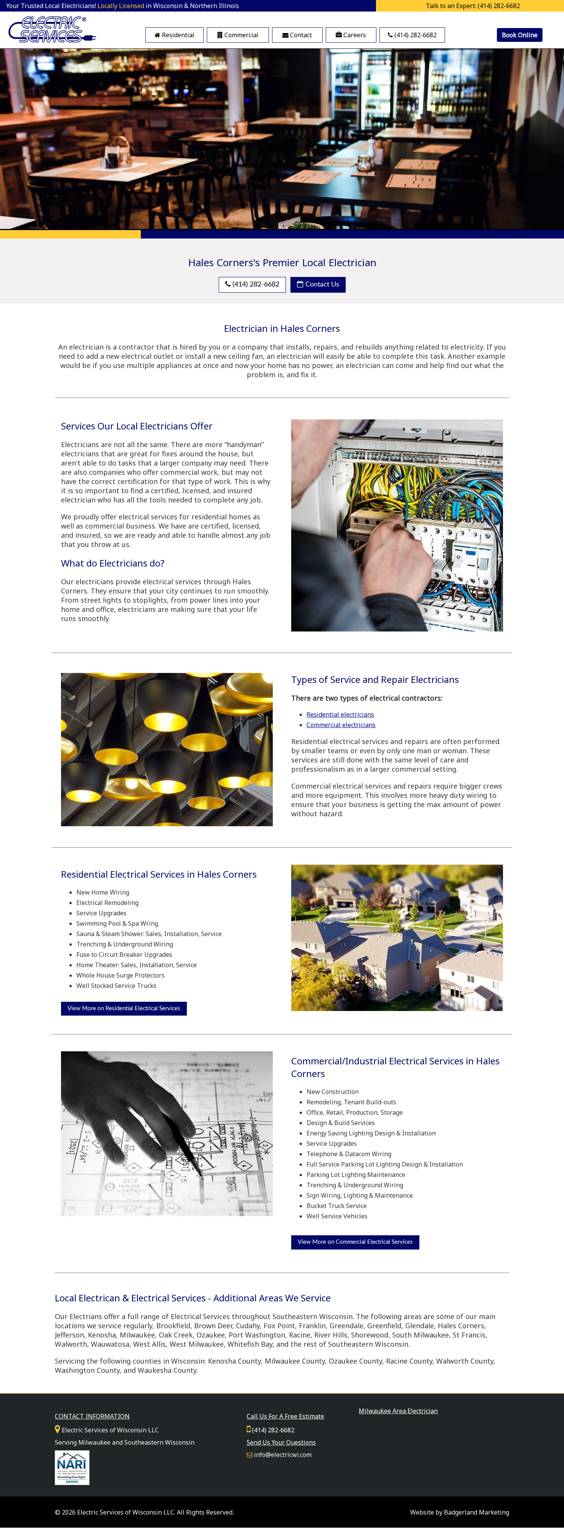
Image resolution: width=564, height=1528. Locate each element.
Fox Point (279, 1325)
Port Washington (257, 1334)
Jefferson (69, 1334)
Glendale (419, 1325)
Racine (299, 1334)
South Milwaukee (420, 1334)
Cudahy (248, 1325)
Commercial (241, 35)
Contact (300, 35)
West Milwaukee (197, 1344)
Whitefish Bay (250, 1344)
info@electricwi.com (283, 1454)
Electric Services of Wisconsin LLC (125, 1512)
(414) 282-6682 (415, 35)
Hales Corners (461, 1325)
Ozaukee (210, 1334)
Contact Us (321, 284)
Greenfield (384, 1325)
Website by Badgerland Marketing (459, 1512)
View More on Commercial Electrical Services (355, 1242)
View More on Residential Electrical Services (124, 1008)
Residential (177, 35)
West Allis (149, 1344)
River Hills (330, 1334)
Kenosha (102, 1334)
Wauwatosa (110, 1344)
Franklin (312, 1325)
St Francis (469, 1334)
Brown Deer (213, 1325)
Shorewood (369, 1334)
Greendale (346, 1325)
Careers (354, 35)
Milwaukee (137, 1334)
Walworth (71, 1344)
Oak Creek (176, 1334)
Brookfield (173, 1325)
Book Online (520, 35)
